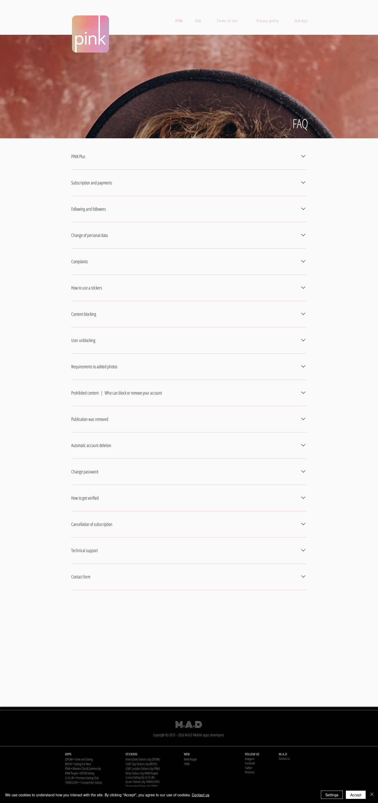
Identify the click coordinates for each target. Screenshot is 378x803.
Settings (331, 794)
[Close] (372, 795)
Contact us (200, 794)
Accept (355, 794)
